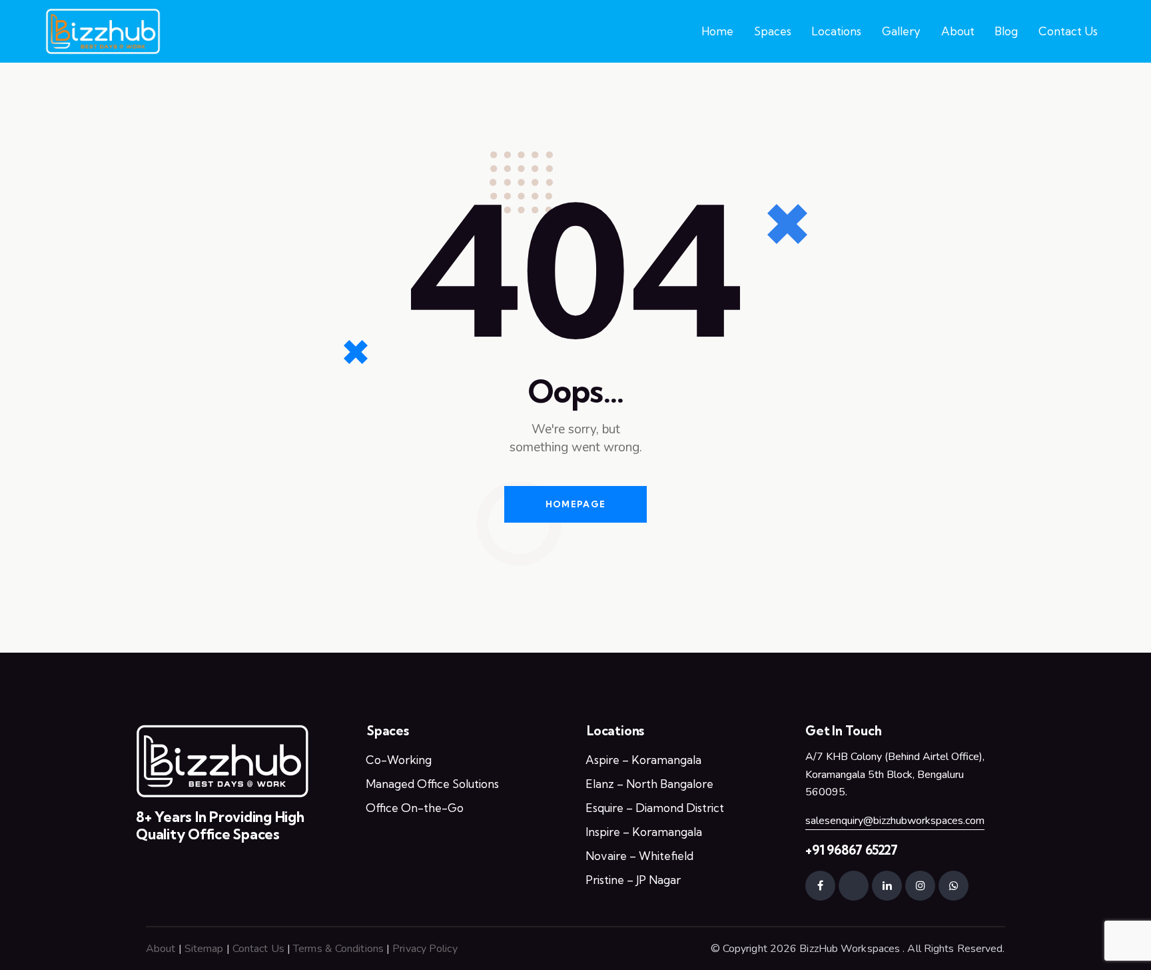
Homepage (575, 504)
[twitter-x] (854, 886)
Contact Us (258, 948)
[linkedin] (887, 886)
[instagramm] (920, 886)
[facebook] (820, 886)
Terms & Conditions (338, 948)
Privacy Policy (424, 948)
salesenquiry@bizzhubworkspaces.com (894, 820)
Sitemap (204, 948)
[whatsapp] (953, 886)
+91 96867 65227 (851, 850)
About (161, 948)
